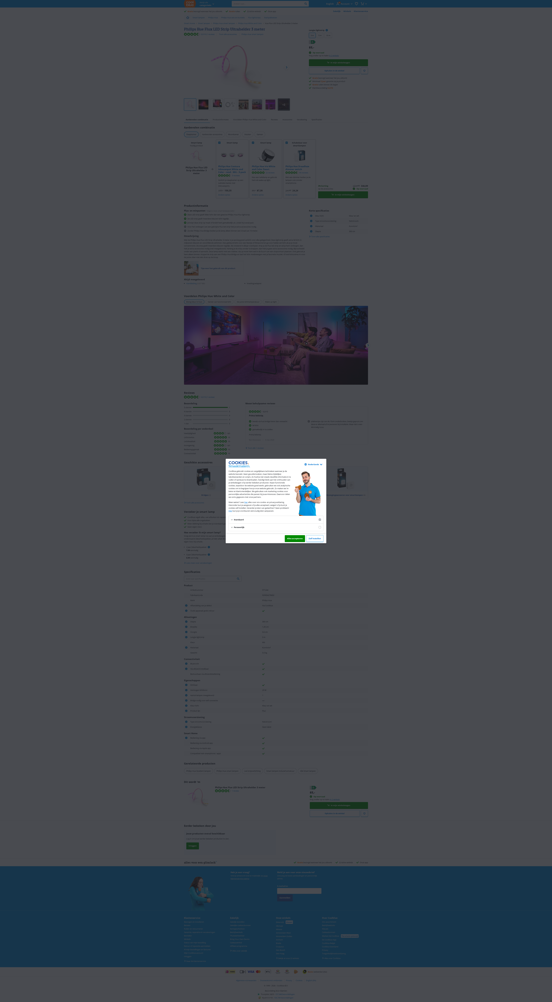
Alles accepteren (295, 538)
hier (246, 502)
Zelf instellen (315, 538)
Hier (230, 511)
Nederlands (313, 464)
